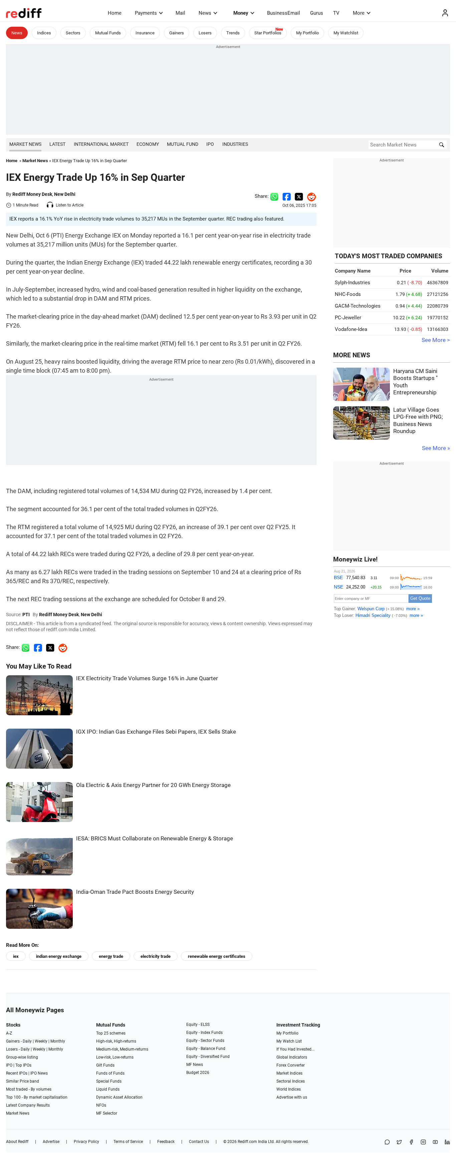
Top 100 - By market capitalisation (36, 1097)
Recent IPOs (16, 1073)
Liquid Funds (108, 1089)
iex (16, 956)
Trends (233, 32)
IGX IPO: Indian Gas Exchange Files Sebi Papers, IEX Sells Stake (156, 732)
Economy (148, 144)
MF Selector (106, 1113)
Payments (146, 13)
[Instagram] (423, 1142)
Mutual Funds (108, 32)
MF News (194, 1064)
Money (240, 13)
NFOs (101, 1105)
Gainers (176, 32)
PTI (26, 614)
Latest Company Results (28, 1105)
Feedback (166, 1141)
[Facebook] (411, 1142)
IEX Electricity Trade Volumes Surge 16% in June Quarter (147, 678)
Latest (57, 144)
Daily (27, 1041)
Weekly (41, 1041)
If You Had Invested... (295, 1049)
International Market (101, 144)
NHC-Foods (348, 294)
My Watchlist (345, 32)
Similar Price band (22, 1081)
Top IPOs (23, 1065)
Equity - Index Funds (204, 1032)
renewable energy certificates (216, 956)
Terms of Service (128, 1141)
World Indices (288, 1089)
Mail (180, 13)
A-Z (9, 1033)
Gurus (316, 13)
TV (336, 13)
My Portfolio (307, 32)
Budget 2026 (197, 1072)
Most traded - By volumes (28, 1089)
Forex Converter (290, 1065)
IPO (210, 144)
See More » (436, 448)
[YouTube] (435, 1142)
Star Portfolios (267, 32)
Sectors (73, 32)
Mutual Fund (182, 144)
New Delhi (64, 194)
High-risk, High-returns (116, 1041)
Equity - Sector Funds (205, 1040)
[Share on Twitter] (299, 196)
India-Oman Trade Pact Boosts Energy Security (135, 892)
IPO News (39, 1073)
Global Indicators (291, 1057)
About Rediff (17, 1141)
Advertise (51, 1141)
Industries (235, 144)
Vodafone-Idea (351, 329)
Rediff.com (247, 1141)
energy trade (111, 956)
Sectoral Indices (290, 1081)
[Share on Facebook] (286, 196)
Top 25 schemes (111, 1033)
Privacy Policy (86, 1141)
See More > (436, 340)
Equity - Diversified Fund (208, 1056)
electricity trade (156, 956)
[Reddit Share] (309, 196)
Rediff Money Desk (32, 194)
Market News (25, 144)
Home (115, 13)
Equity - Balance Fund (205, 1048)
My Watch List (289, 1041)
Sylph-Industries (352, 283)
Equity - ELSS (198, 1024)
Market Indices (289, 1073)
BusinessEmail (283, 13)
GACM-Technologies (358, 306)
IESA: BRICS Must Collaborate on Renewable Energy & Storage (154, 838)
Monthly (57, 1041)
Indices (44, 32)
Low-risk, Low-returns (115, 1057)
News (205, 13)
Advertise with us (291, 1097)
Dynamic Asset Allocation (119, 1097)
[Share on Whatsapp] (274, 196)
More (359, 13)
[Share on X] (399, 1142)
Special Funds (109, 1081)
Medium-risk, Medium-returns (122, 1049)
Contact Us (199, 1141)
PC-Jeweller (348, 318)
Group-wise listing (22, 1057)
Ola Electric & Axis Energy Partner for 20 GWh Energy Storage (153, 785)
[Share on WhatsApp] (387, 1142)
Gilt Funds (105, 1065)
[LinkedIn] (447, 1142)
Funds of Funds (110, 1073)
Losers (205, 32)
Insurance (145, 32)
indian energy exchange (58, 956)
